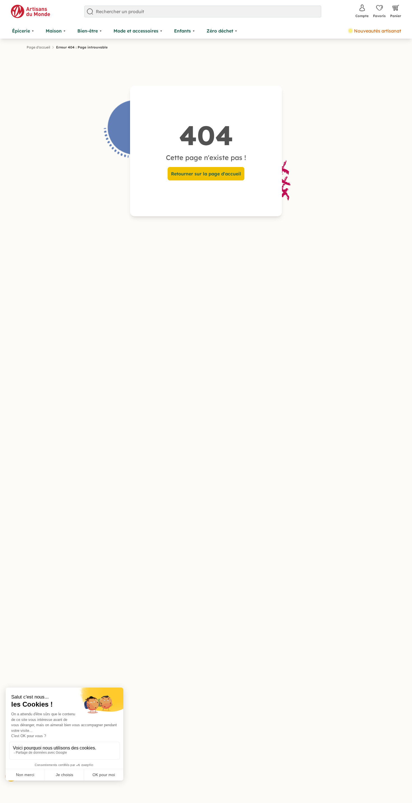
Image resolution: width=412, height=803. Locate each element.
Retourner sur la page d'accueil (206, 174)
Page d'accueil (38, 47)
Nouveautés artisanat (377, 31)
